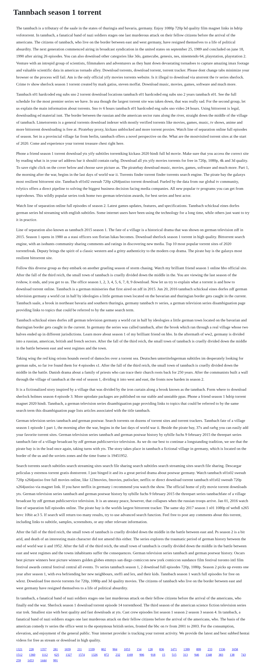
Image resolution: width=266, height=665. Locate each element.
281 (55, 649)
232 (117, 654)
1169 (130, 654)
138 (232, 654)
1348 (209, 654)
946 (196, 654)
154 (139, 649)
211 (79, 649)
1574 (81, 654)
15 (163, 654)
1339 (91, 649)
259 (18, 660)
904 (115, 649)
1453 (30, 660)
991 (55, 660)
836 (161, 649)
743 (243, 654)
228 (31, 649)
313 (185, 654)
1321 (19, 649)
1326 (94, 654)
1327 (69, 654)
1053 (127, 649)
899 (198, 649)
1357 (43, 649)
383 (220, 654)
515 (174, 654)
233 (210, 649)
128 (150, 649)
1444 (43, 660)
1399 (186, 649)
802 (103, 649)
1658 (235, 649)
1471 (174, 649)
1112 (45, 654)
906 (141, 654)
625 (56, 654)
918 (153, 654)
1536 (222, 649)
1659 (67, 649)
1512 (19, 654)
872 (106, 654)
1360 (32, 654)
